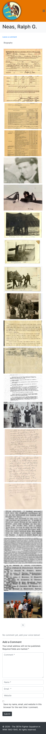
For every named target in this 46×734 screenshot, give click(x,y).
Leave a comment (9, 37)
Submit (7, 714)
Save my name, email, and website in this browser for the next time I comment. (22, 705)
